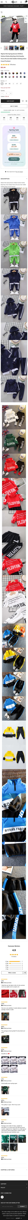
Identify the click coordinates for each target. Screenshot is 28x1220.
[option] (14, 29)
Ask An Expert (19, 171)
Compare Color (22, 40)
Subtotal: (3, 96)
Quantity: (3, 90)
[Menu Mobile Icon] (2, 2)
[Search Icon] (6, 2)
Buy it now (14, 106)
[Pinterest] (2, 1197)
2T (2, 83)
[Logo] (14, 2)
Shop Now (14, 159)
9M (9, 83)
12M (6, 83)
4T (17, 83)
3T (20, 83)
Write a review (12, 972)
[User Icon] (21, 2)
